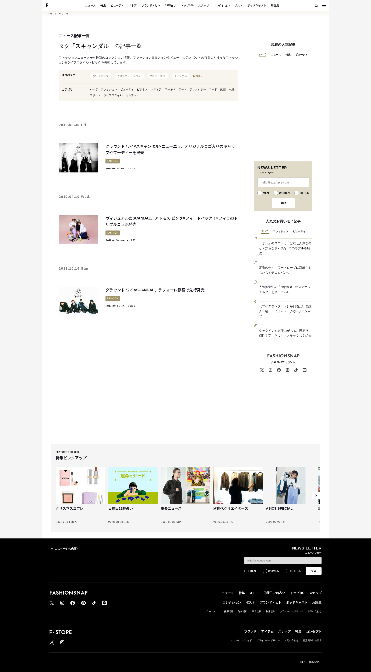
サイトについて (211, 611)
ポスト (239, 5)
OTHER (304, 193)
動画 (223, 89)
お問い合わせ (315, 611)
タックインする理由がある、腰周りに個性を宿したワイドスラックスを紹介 (285, 333)
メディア (156, 89)
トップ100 (187, 5)
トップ (48, 14)
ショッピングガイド (241, 640)
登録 (283, 203)
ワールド (170, 89)
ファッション (109, 89)
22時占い (170, 5)
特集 (103, 5)
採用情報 (228, 611)
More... (197, 75)
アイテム (267, 631)
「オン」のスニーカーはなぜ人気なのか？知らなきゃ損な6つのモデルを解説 (285, 248)
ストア (133, 5)
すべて (94, 89)
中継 (231, 89)
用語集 (275, 5)
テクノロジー (198, 89)
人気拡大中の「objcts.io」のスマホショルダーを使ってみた (285, 289)
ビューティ (117, 5)
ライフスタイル (113, 95)
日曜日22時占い (274, 593)
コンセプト (314, 631)
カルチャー (132, 95)
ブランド (250, 631)
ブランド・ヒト (150, 5)
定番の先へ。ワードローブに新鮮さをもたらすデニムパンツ (285, 270)
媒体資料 (242, 611)
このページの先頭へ (67, 548)
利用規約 (270, 611)
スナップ (203, 5)
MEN (266, 193)
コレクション (222, 5)
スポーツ (95, 95)
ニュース (90, 5)
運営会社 (256, 611)
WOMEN (284, 193)
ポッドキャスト (256, 5)
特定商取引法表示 (312, 640)
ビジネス (142, 89)
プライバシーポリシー (291, 611)
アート (183, 89)
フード (213, 89)
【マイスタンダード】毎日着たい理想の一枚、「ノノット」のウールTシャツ (285, 311)
